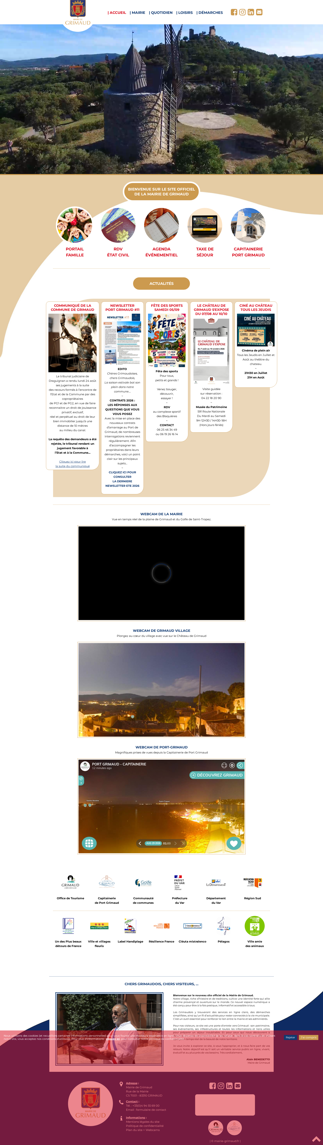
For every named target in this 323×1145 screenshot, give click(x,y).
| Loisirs (184, 12)
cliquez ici (113, 1039)
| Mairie (137, 12)
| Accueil (117, 12)
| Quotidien (161, 12)
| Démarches (209, 12)
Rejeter (290, 1037)
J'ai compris (308, 1037)
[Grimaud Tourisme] (70, 883)
